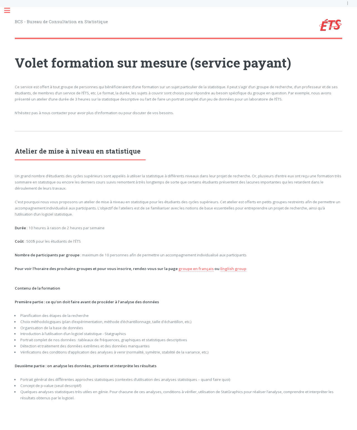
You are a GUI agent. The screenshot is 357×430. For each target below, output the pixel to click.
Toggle (10, 10)
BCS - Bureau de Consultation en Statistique (61, 21)
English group (233, 268)
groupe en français (196, 268)
